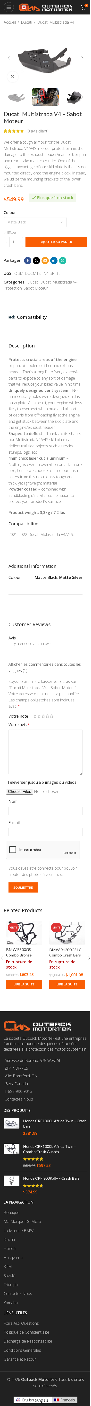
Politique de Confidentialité (26, 1332)
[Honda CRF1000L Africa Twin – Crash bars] (11, 1127)
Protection (13, 288)
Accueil (10, 22)
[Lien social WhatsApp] (62, 260)
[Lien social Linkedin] (54, 260)
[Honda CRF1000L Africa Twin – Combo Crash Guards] (11, 1156)
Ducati (26, 22)
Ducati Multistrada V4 (55, 22)
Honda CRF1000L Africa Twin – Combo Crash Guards (49, 1149)
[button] (8, 58)
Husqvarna (13, 1257)
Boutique (11, 1212)
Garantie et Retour (20, 1359)
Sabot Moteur (36, 288)
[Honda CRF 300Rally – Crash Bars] (11, 1185)
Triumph (11, 1284)
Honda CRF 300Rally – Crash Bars (51, 1178)
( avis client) (37, 131)
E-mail (14, 822)
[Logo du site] (45, 6)
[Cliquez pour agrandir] (12, 76)
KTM (8, 1266)
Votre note (18, 716)
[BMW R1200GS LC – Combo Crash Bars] (67, 933)
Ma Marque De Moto (22, 1221)
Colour (10, 212)
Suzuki (9, 1275)
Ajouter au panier (56, 242)
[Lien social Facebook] (27, 260)
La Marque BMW (18, 1230)
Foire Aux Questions (21, 1323)
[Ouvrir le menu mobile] (8, 7)
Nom (12, 801)
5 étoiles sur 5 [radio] (52, 716)
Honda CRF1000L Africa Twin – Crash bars (54, 1123)
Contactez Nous (19, 1099)
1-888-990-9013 (18, 1091)
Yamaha (11, 1302)
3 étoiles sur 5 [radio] (43, 716)
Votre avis (19, 724)
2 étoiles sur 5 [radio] (39, 716)
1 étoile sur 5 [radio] (35, 716)
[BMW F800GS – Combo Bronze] (24, 933)
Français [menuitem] (67, 1400)
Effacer (11, 233)
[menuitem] (33, 1400)
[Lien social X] (36, 260)
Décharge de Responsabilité (28, 1341)
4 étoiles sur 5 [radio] (47, 716)
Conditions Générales (22, 1350)
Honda (10, 1248)
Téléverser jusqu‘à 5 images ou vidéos (41, 782)
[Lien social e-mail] (45, 260)
